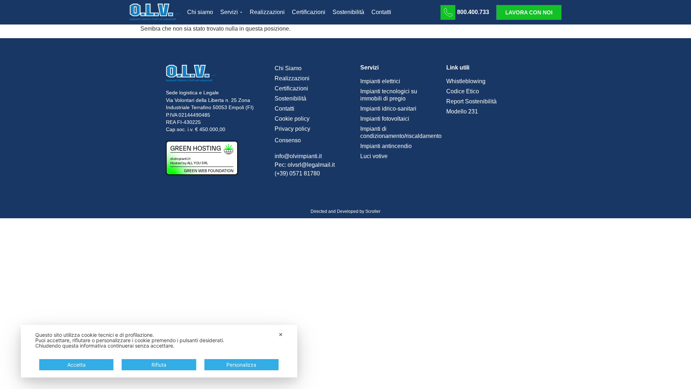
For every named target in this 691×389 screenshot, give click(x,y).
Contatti (284, 109)
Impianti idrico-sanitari (388, 109)
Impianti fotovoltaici (384, 119)
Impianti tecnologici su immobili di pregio (388, 95)
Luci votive (374, 156)
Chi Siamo (288, 68)
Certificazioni (291, 88)
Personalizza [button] (241, 365)
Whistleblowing (465, 81)
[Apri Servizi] (241, 12)
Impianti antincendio (386, 146)
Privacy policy (292, 129)
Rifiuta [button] (159, 365)
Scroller (372, 211)
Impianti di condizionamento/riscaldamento (399, 132)
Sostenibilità (290, 98)
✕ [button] (281, 334)
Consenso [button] (288, 140)
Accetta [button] (76, 365)
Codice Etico (462, 91)
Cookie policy (292, 119)
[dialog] (159, 351)
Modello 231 (462, 111)
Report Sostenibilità (471, 101)
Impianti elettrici (380, 81)
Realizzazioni (292, 78)
